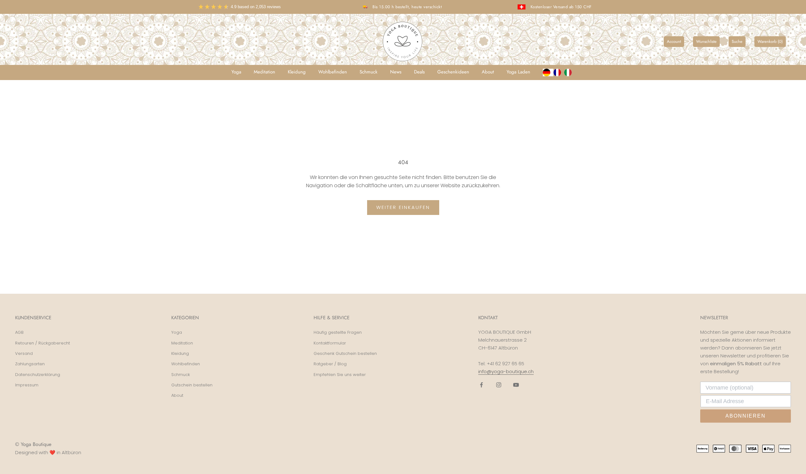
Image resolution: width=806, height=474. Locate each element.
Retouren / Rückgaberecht (42, 343)
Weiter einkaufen (403, 207)
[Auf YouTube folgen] (516, 385)
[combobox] (548, 72)
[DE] (548, 72)
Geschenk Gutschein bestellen (345, 353)
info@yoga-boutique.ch (506, 371)
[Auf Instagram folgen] (499, 385)
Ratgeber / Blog (330, 364)
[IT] (569, 72)
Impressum (26, 385)
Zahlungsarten (30, 364)
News (395, 71)
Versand (24, 353)
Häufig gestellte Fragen (338, 332)
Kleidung (297, 71)
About (488, 71)
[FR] (558, 72)
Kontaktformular (330, 343)
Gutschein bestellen (192, 385)
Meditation (264, 71)
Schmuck (368, 71)
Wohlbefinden (332, 71)
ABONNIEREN (745, 416)
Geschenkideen (453, 71)
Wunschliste (706, 41)
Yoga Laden (518, 71)
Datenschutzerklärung (37, 375)
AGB (19, 332)
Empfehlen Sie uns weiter (340, 375)
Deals (419, 71)
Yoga (236, 71)
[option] (558, 72)
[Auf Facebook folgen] (481, 385)
